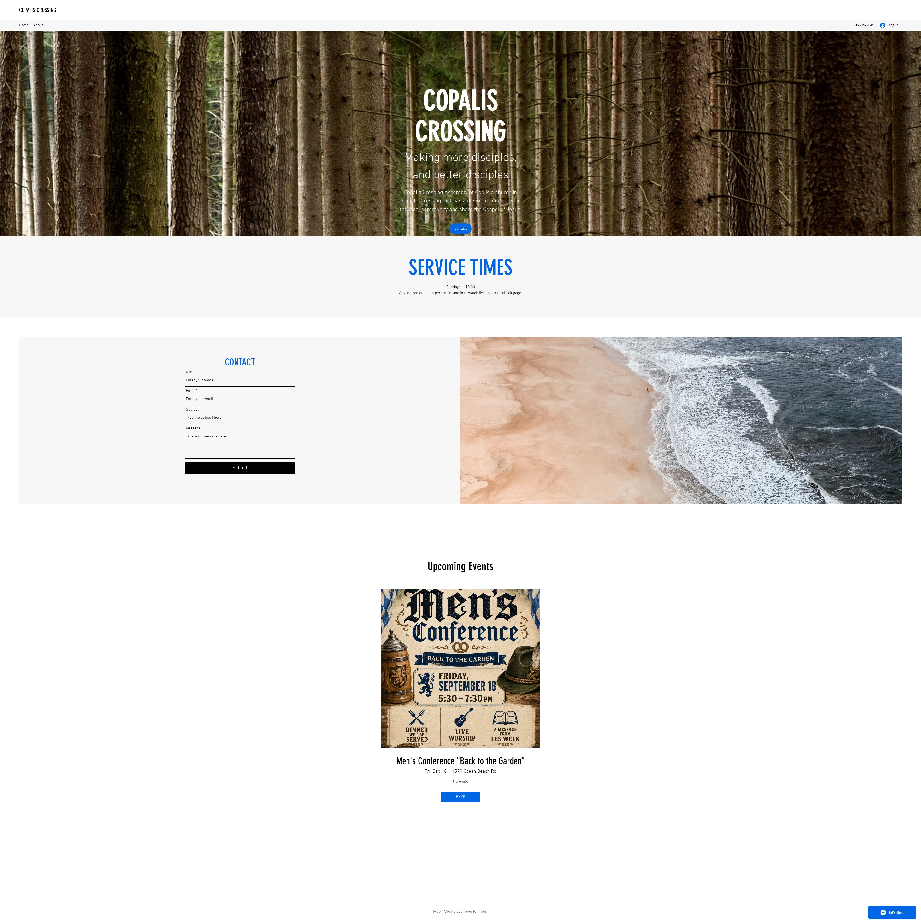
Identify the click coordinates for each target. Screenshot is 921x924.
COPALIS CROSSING (37, 10)
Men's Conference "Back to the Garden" (460, 761)
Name (190, 372)
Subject (192, 410)
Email (190, 391)
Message (193, 428)
